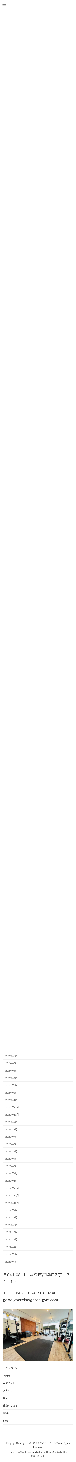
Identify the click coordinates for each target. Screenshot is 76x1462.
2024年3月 (11, 1085)
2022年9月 (11, 1210)
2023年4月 (11, 1158)
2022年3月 (11, 1254)
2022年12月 (12, 1188)
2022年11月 (12, 1195)
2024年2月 (11, 1092)
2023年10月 (12, 1114)
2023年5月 (11, 1151)
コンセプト (9, 1382)
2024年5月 (11, 1070)
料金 (5, 1398)
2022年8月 (11, 1217)
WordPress (25, 1452)
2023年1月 (11, 1180)
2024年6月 (11, 1063)
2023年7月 (11, 1136)
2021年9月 (11, 1261)
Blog (5, 1420)
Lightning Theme (44, 1452)
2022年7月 (11, 1224)
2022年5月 (11, 1239)
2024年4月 (11, 1078)
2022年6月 (11, 1232)
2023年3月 (11, 1166)
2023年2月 (11, 1173)
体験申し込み (10, 1405)
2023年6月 (11, 1144)
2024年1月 (11, 1099)
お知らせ (8, 1375)
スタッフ (8, 1390)
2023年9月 (11, 1122)
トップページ (10, 1367)
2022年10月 (12, 1202)
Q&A (6, 1413)
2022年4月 (11, 1247)
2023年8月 (11, 1129)
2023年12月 (12, 1107)
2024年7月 (11, 1056)
